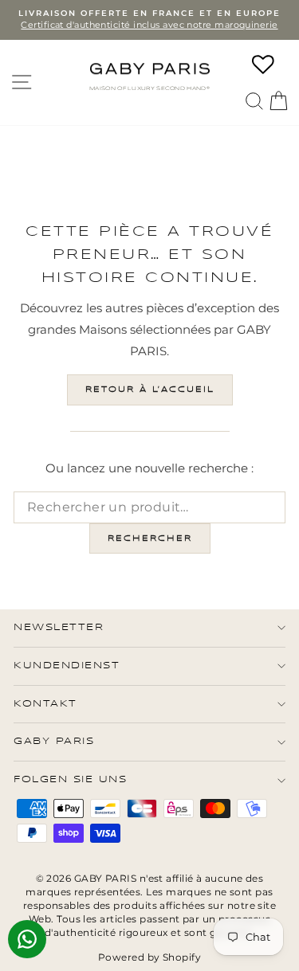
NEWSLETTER (59, 627)
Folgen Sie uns (70, 779)
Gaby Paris (54, 741)
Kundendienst (67, 665)
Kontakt (45, 703)
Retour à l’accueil (149, 389)
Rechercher (150, 538)
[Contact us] (27, 939)
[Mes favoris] (263, 64)
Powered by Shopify (149, 957)
